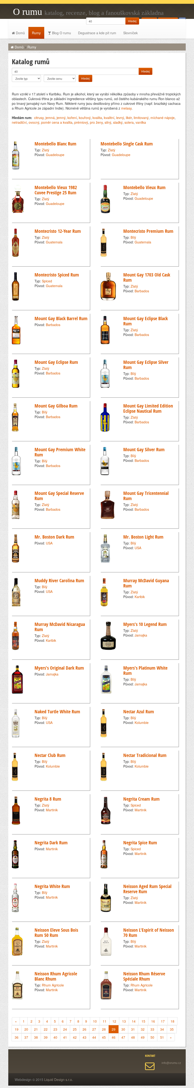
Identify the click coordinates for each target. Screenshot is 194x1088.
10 (95, 1021)
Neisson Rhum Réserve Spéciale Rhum (144, 976)
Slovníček (130, 32)
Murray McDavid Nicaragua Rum (60, 627)
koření (72, 117)
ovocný (34, 122)
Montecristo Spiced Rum (57, 275)
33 (152, 1029)
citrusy (39, 117)
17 (163, 1021)
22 (46, 1029)
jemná (50, 117)
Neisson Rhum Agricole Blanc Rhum (56, 976)
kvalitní (109, 117)
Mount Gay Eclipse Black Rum (145, 321)
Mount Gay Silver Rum (144, 449)
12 (114, 1021)
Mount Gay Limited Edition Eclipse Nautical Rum (148, 408)
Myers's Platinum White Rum (145, 670)
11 (104, 1021)
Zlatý (45, 150)
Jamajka (141, 635)
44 (94, 1037)
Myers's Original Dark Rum (59, 668)
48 (133, 1037)
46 (113, 1037)
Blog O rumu (61, 32)
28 (104, 1029)
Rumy (36, 32)
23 (55, 1029)
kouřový (85, 117)
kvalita (97, 117)
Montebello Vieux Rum (144, 187)
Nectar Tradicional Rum (145, 755)
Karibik (140, 596)
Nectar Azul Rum (138, 711)
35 (172, 1029)
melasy (126, 108)
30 (123, 1029)
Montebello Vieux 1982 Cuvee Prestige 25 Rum (56, 190)
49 (143, 1037)
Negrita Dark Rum (51, 842)
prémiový (81, 122)
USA (49, 543)
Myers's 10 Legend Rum (145, 624)
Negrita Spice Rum (140, 842)
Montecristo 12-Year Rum (58, 231)
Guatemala (54, 242)
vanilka (141, 122)
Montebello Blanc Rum (55, 143)
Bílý (133, 237)
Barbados (142, 291)
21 (36, 1029)
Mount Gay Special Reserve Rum (59, 496)
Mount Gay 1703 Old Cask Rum (146, 277)
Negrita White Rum (52, 886)
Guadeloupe (55, 154)
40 (55, 1037)
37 (26, 1037)
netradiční (19, 122)
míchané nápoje (162, 117)
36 (16, 1037)
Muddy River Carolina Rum (59, 580)
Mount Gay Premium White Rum (60, 452)
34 (162, 1029)
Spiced (47, 281)
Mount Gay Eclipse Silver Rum (145, 364)
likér (129, 117)
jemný (61, 117)
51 (162, 1037)
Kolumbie (142, 722)
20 (26, 1029)
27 (94, 1029)
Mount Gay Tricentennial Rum (146, 496)
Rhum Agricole (53, 985)
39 (46, 1037)
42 (75, 1037)
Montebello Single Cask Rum (127, 143)
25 (75, 1029)
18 (172, 1021)
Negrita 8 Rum (48, 799)
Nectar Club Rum (50, 755)
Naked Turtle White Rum (57, 711)
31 (133, 1029)
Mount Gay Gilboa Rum (56, 406)
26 (84, 1029)
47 (123, 1037)
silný (108, 122)
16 (153, 1021)
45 (104, 1037)
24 (65, 1029)
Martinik (52, 810)
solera (129, 122)
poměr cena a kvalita (56, 122)
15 (143, 1021)
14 (134, 1021)
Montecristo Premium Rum (148, 231)
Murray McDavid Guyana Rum (146, 583)
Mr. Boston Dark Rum (54, 537)
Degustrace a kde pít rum (97, 32)
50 (152, 1037)
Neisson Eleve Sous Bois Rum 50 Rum (56, 932)
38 (36, 1037)
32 (143, 1029)
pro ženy (96, 122)
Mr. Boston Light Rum (143, 537)
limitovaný (141, 117)
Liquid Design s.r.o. (58, 1079)
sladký (118, 122)
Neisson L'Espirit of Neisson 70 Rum (148, 932)
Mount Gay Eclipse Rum (56, 362)
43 (84, 1037)
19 (16, 1029)
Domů (20, 32)
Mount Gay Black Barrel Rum (61, 318)
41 (65, 1037)
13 (124, 1021)
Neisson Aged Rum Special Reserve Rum (147, 889)
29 (113, 1029)
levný (120, 117)
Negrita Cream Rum (141, 799)
